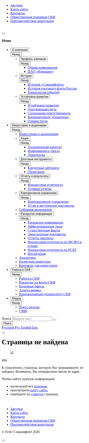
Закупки (16, 5)
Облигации (36, 172)
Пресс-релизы (29, 307)
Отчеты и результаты (35, 176)
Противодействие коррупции (32, 21)
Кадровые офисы (31, 286)
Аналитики (27, 257)
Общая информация (42, 67)
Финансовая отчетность (45, 185)
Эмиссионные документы (47, 234)
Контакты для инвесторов (38, 265)
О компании (19, 49)
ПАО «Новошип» (41, 71)
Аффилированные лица (45, 226)
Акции (25, 138)
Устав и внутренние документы (51, 205)
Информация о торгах (44, 151)
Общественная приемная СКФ (32, 17)
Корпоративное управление (48, 117)
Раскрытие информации (36, 213)
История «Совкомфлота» (46, 84)
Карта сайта (19, 9)
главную (37, 394)
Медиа (16, 298)
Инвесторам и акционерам (29, 125)
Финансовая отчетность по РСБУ (52, 250)
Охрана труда (38, 121)
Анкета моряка (30, 290)
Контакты (17, 13)
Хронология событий (43, 92)
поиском (40, 386)
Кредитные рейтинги (43, 168)
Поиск (6, 318)
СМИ (23, 311)
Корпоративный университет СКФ (45, 294)
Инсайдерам (37, 254)
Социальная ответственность (49, 113)
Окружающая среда (42, 109)
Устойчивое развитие (34, 96)
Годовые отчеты (39, 188)
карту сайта (38, 390)
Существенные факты (44, 230)
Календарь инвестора (35, 261)
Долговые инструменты (36, 159)
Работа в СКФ (21, 269)
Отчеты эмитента (40, 238)
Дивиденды (36, 155)
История (26, 75)
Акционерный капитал (45, 147)
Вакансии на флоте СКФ (37, 282)
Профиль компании (33, 59)
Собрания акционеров (35, 209)
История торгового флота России (52, 88)
